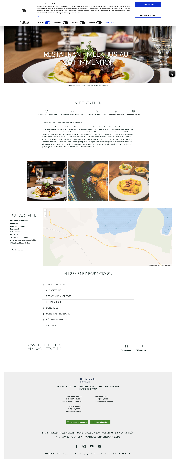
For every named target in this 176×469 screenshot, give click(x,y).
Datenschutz (55, 454)
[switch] (65, 22)
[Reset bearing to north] (45, 215)
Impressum (67, 454)
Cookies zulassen (148, 4)
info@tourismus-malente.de (71, 401)
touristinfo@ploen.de (73, 411)
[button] (17, 250)
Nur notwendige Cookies (148, 15)
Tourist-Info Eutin (101, 396)
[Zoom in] (45, 210)
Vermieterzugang (81, 454)
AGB (46, 454)
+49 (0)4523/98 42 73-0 (72, 399)
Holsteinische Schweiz (74, 85)
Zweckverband (96, 454)
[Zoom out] (45, 212)
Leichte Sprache (125, 454)
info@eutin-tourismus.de (104, 401)
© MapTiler (152, 265)
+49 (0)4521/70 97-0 (102, 399)
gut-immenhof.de (133, 114)
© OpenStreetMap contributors (163, 265)
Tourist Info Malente (74, 396)
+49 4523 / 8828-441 (116, 114)
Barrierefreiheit (110, 454)
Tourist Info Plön (75, 406)
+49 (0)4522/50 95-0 (74, 409)
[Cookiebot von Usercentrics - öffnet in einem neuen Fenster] (24, 22)
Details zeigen (109, 23)
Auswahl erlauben (148, 10)
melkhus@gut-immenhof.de (25, 240)
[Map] (107, 237)
